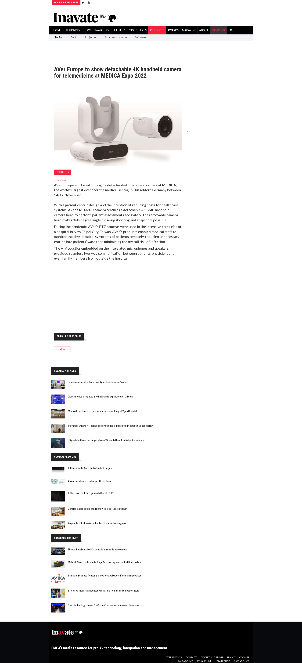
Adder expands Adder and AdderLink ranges (90, 468)
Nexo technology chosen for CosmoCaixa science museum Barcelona (103, 605)
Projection (91, 37)
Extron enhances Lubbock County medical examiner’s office (98, 382)
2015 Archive (185, 661)
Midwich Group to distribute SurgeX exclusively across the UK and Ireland (104, 562)
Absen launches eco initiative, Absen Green (90, 481)
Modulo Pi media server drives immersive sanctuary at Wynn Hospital (102, 411)
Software (140, 37)
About (203, 30)
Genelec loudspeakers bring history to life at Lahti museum (97, 508)
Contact (191, 657)
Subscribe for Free (67, 2)
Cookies (244, 657)
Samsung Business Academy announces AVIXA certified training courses (104, 575)
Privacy (231, 657)
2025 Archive (204, 661)
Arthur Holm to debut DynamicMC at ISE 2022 (91, 493)
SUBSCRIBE (219, 30)
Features (119, 30)
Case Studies (138, 30)
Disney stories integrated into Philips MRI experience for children (100, 396)
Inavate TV (101, 30)
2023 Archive (241, 661)
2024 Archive (222, 661)
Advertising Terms (212, 657)
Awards (173, 30)
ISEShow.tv (72, 30)
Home (57, 30)
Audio (74, 37)
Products (157, 30)
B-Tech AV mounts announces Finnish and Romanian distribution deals (103, 590)
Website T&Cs (174, 657)
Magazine (189, 30)
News (87, 30)
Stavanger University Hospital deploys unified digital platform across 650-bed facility (110, 425)
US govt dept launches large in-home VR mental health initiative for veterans (106, 440)
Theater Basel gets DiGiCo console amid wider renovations (97, 549)
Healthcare (62, 349)
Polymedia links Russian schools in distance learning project (98, 523)
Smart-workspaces (116, 37)
